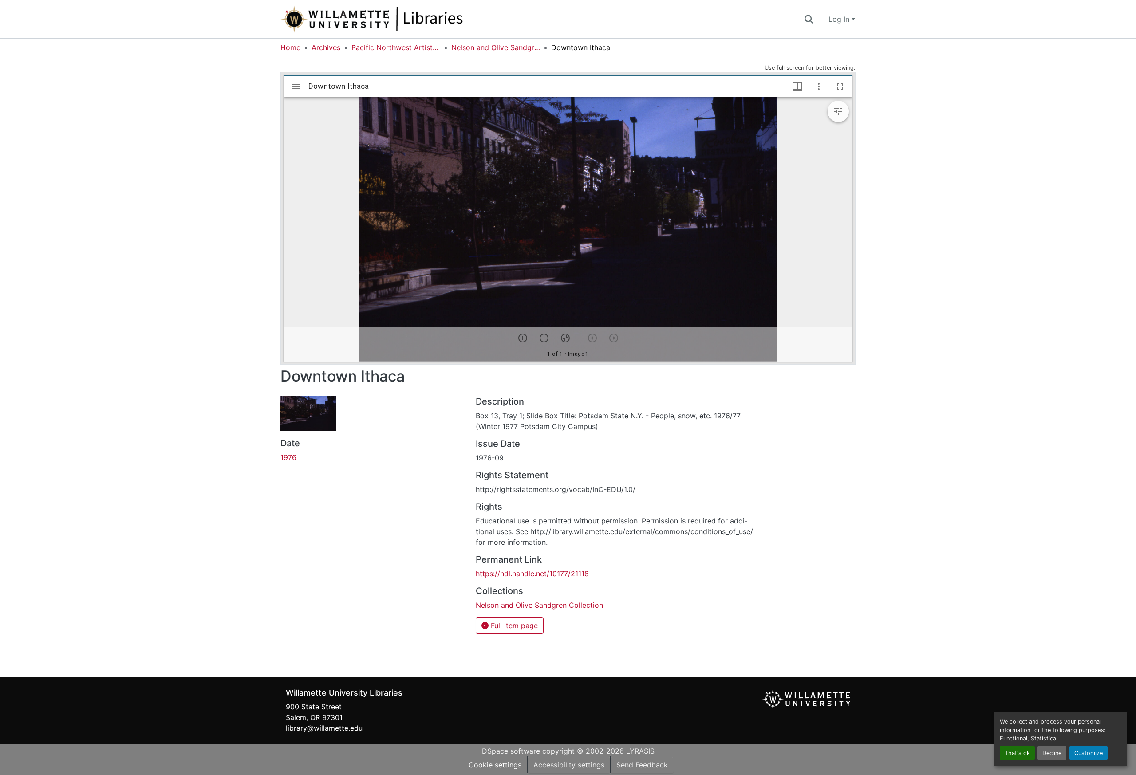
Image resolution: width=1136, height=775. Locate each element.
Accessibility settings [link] (568, 764)
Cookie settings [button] (495, 764)
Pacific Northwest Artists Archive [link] (395, 47)
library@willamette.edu (324, 728)
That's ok (1017, 753)
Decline (1051, 753)
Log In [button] (840, 19)
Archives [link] (326, 47)
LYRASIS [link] (640, 751)
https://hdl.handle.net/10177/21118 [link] (532, 573)
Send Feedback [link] (642, 764)
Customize (1088, 753)
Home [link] (290, 47)
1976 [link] (288, 457)
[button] (401, 19)
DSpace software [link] (511, 751)
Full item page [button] (513, 625)
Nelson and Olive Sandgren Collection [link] (495, 47)
